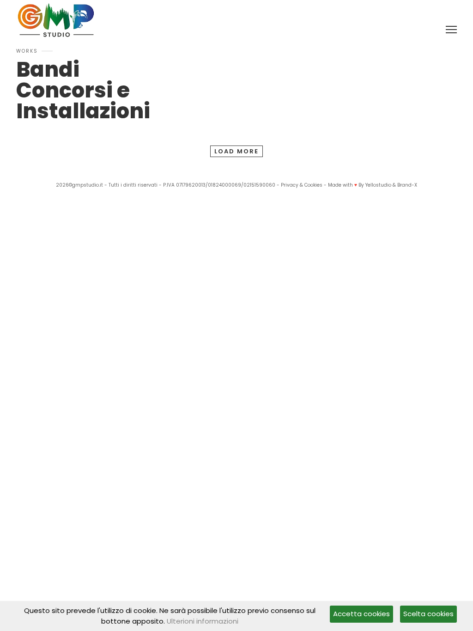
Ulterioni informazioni (202, 621)
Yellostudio (378, 185)
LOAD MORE (236, 151)
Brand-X (407, 185)
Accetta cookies (361, 614)
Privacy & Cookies (301, 185)
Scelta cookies (428, 614)
